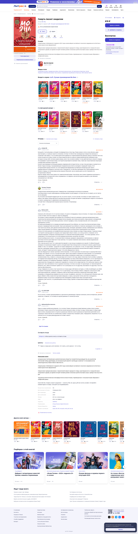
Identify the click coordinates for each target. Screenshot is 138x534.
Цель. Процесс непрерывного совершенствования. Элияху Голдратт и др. (88, 501)
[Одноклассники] (113, 517)
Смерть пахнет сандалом (87, 98)
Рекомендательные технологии (92, 518)
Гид (16, 471)
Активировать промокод (67, 510)
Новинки (33, 10)
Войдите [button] (41, 336)
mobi (66, 408)
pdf (68, 408)
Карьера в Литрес (18, 514)
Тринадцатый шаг (54, 98)
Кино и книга (82, 471)
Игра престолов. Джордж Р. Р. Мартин (79, 499)
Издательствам (41, 510)
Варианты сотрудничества (44, 517)
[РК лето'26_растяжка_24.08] (69, 2)
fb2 (56, 408)
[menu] (48, 143)
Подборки (54, 10)
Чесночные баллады (43, 98)
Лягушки (83, 438)
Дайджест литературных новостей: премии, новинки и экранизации (27, 474)
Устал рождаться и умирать (65, 98)
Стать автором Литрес (43, 521)
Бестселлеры (64, 512)
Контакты (16, 512)
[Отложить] (47, 83)
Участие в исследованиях (20, 517)
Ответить (97, 182)
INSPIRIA (55, 401)
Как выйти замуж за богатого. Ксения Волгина (81, 494)
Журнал (107, 10)
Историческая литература (78, 71)
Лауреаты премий (64, 471)
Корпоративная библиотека (44, 526)
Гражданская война (53, 71)
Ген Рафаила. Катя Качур (76, 492)
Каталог (33, 6)
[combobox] (67, 6)
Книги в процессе (81, 10)
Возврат (16, 521)
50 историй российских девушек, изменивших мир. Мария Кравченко (30, 494)
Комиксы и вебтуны (98, 10)
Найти (99, 6)
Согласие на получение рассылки (93, 516)
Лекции (89, 10)
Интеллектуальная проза (65, 71)
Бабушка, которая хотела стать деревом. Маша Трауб (27, 501)
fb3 (58, 408)
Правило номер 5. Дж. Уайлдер (21, 492)
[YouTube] (123, 517)
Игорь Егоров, (56, 404)
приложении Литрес (119, 511)
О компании (17, 510)
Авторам (39, 512)
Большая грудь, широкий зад (65, 128)
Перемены (96, 98)
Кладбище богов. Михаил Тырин (77, 496)
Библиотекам (40, 514)
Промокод (26, 10)
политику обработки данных (126, 526)
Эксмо (54, 406)
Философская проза (87, 72)
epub (54, 408)
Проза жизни (58, 72)
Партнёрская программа (43, 519)
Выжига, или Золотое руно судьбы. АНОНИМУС (25, 499)
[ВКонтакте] (119, 517)
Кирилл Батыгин (64, 404)
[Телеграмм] (116, 517)
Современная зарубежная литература (71, 72)
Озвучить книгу (41, 523)
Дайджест (19, 471)
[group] (70, 188)
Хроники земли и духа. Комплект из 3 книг (22, 438)
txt (70, 408)
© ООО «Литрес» (69, 531)
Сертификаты (115, 10)
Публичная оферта (89, 510)
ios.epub (62, 408)
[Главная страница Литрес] (20, 6)
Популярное (41, 10)
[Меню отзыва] (101, 182)
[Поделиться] (123, 17)
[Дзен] (109, 517)
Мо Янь (40, 99)
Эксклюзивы (71, 10)
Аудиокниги (63, 10)
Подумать (71, 471)
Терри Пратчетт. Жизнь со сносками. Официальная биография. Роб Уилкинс (32, 496)
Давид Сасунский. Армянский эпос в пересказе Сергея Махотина (99, 128)
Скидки (48, 10)
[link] (68, 187)
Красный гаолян (75, 98)
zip (72, 408)
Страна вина (74, 128)
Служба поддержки (18, 519)
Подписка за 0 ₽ (18, 10)
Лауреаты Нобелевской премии (46, 72)
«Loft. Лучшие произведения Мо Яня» (58, 24)
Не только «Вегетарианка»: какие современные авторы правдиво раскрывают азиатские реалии (122, 475)
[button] (25, 56)
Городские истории (43, 71)
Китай (87, 71)
